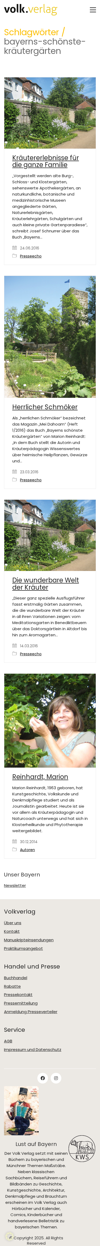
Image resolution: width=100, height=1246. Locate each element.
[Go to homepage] (30, 9)
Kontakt (12, 931)
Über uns (12, 923)
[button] (93, 10)
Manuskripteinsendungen (29, 940)
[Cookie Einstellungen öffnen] (9, 1239)
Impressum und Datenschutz (32, 1049)
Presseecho (31, 256)
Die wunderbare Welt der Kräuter (45, 584)
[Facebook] (42, 1078)
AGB (8, 1041)
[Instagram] (56, 1078)
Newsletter (15, 885)
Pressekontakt (18, 994)
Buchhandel (15, 978)
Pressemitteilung (21, 1003)
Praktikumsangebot (23, 948)
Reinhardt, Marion (40, 776)
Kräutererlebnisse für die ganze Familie (45, 161)
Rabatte (12, 986)
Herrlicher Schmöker (45, 407)
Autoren (27, 849)
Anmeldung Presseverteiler (30, 1011)
